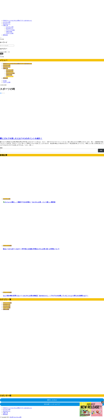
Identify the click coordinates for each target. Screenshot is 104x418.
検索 (2, 53)
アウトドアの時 (10, 30)
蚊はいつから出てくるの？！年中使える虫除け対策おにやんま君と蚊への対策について (31, 249)
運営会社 (5, 35)
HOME (5, 80)
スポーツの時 (9, 33)
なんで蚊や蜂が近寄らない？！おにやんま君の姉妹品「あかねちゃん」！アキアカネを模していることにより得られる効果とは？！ (45, 295)
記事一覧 (5, 25)
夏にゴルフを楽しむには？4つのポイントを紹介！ (21, 138)
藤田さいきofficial (52, 400)
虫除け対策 (9, 31)
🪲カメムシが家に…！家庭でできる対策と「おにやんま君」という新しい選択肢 (29, 202)
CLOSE (2, 39)
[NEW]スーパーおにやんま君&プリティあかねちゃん (17, 20)
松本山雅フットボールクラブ (52, 404)
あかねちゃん (6, 23)
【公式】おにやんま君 (15, 417)
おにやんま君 (6, 22)
